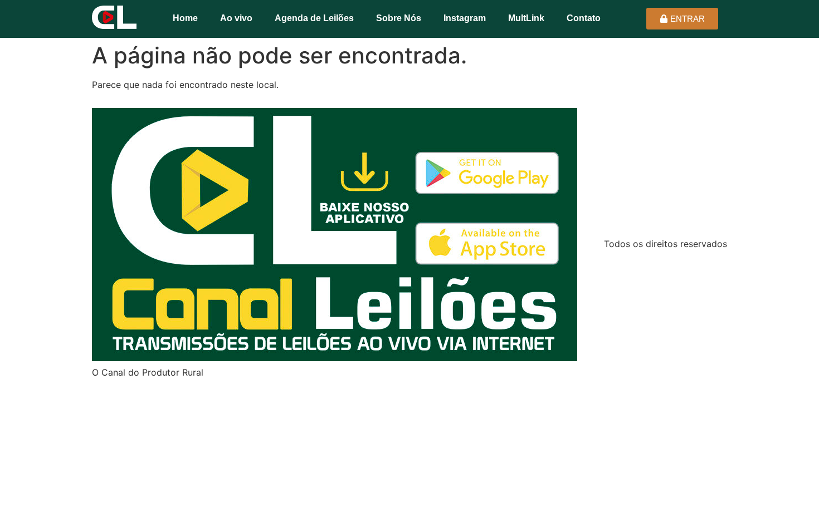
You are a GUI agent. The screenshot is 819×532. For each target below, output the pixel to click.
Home (185, 18)
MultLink (526, 18)
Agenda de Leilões (314, 18)
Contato (584, 18)
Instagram (464, 18)
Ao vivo (236, 18)
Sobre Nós (398, 18)
